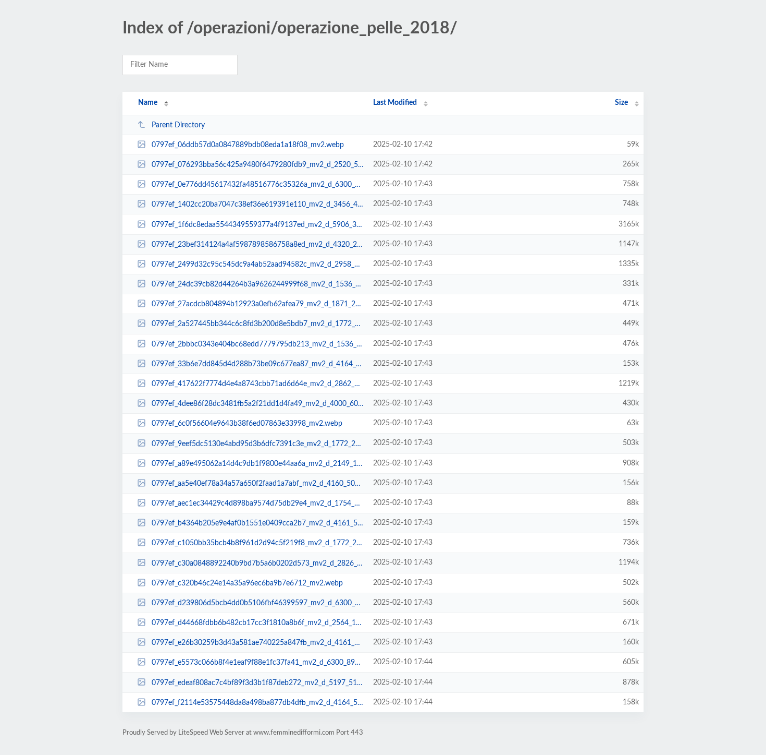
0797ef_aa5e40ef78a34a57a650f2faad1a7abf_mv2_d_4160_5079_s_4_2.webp (258, 483)
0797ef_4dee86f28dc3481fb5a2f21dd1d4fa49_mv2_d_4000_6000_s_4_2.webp (258, 404)
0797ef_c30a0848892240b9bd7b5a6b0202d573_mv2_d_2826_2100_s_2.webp (258, 563)
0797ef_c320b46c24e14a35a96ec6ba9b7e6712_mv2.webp (247, 583)
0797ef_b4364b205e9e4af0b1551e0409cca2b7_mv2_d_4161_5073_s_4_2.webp (258, 523)
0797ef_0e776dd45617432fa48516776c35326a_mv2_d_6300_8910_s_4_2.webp (258, 184)
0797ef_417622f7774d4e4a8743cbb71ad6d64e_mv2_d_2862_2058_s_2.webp (258, 384)
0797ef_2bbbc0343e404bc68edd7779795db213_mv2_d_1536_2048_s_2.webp (258, 344)
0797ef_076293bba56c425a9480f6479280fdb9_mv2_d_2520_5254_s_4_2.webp (258, 165)
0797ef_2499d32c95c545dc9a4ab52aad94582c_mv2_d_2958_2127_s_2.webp (258, 264)
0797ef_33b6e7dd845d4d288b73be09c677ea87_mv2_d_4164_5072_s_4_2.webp (258, 364)
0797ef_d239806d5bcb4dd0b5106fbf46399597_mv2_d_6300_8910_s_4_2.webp (258, 603)
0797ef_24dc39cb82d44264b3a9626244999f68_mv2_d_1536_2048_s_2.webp (258, 284)
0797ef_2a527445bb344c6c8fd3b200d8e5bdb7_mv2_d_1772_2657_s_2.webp (258, 324)
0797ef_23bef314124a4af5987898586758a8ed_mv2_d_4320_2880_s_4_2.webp (258, 244)
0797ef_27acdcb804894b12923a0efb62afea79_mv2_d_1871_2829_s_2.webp (258, 304)
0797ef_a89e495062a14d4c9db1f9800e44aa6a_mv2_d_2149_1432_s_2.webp (258, 464)
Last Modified (395, 102)
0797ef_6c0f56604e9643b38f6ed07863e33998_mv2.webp (247, 423)
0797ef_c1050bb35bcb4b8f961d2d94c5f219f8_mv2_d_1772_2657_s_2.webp (258, 543)
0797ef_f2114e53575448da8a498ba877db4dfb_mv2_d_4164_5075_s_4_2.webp (258, 702)
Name (147, 102)
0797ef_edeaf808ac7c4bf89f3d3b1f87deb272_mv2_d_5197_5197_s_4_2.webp (258, 682)
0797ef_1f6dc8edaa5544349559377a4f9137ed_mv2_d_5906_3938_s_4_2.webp (258, 225)
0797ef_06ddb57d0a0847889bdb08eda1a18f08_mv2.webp (248, 145)
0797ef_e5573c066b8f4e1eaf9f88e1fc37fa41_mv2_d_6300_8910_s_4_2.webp (258, 662)
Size (621, 102)
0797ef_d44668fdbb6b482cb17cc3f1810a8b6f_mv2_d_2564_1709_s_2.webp (258, 623)
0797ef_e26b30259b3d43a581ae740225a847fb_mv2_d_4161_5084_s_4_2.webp (258, 642)
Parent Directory (178, 125)
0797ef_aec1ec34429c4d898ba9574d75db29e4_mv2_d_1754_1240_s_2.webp (258, 503)
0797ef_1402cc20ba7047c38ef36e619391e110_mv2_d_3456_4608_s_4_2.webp (258, 204)
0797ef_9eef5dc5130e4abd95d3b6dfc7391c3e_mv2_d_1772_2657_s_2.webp (258, 443)
